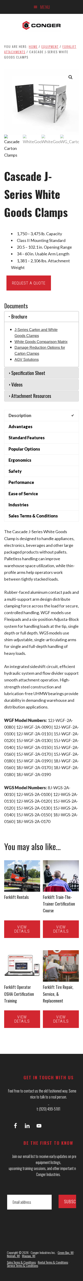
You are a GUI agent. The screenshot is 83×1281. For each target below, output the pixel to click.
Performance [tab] (21, 482)
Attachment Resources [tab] (31, 395)
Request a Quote (28, 283)
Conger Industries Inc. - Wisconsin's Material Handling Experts (41, 25)
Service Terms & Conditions (22, 1265)
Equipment (50, 46)
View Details (22, 929)
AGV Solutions (27, 360)
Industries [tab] (19, 504)
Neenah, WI (13, 1255)
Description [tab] (20, 415)
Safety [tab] (15, 471)
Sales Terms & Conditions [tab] (33, 515)
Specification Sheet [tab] (28, 372)
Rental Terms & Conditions (53, 1262)
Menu (45, 7)
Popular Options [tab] (24, 449)
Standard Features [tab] (27, 437)
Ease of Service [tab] (23, 493)
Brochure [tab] (19, 316)
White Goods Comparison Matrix (41, 342)
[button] (70, 77)
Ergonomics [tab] (20, 460)
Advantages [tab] (21, 426)
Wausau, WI (28, 1255)
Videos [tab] (17, 384)
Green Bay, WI (66, 1252)
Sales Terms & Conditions (21, 1262)
